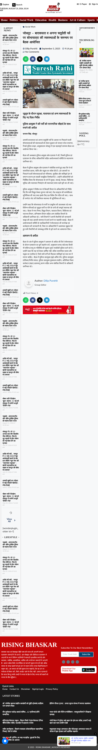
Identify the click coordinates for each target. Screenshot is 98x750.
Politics (14, 20)
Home (4, 20)
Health (52, 20)
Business (63, 20)
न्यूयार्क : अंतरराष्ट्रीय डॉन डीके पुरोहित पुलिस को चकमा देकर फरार (10, 38)
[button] (14, 5)
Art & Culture (77, 20)
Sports (91, 20)
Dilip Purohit (51, 281)
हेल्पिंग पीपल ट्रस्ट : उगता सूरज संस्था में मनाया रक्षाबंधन (85, 101)
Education (41, 20)
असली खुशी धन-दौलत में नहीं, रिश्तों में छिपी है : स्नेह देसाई (10, 102)
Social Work (26, 20)
